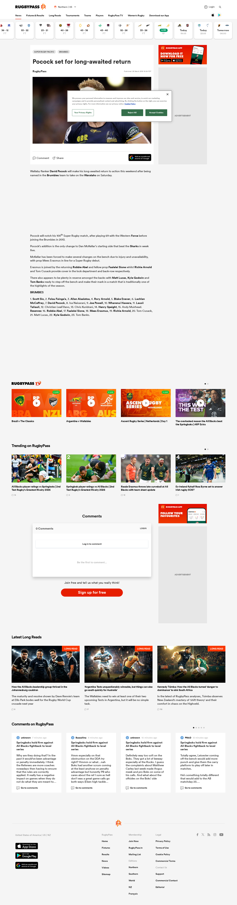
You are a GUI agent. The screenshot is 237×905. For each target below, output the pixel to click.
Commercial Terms (165, 861)
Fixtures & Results (35, 15)
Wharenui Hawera (119, 303)
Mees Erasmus (99, 311)
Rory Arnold (102, 299)
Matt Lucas (119, 278)
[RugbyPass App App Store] (47, 846)
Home (105, 841)
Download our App (159, 15)
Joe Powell (96, 303)
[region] (119, 106)
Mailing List (135, 854)
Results (105, 854)
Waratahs (90, 175)
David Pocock (58, 171)
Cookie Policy (163, 854)
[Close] (167, 94)
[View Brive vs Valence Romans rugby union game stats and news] (44, 30)
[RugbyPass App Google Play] (47, 856)
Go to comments (27, 787)
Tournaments (72, 15)
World (132, 880)
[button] (46, 678)
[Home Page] (30, 7)
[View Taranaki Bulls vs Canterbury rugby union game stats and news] (64, 30)
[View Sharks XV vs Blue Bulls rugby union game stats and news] (25, 30)
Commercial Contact (167, 880)
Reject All (132, 112)
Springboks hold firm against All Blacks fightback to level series (34, 746)
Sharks (134, 246)
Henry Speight (108, 307)
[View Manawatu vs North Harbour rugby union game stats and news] (104, 30)
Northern (133, 867)
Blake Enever (122, 299)
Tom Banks (37, 282)
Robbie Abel (80, 267)
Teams (87, 15)
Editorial (160, 887)
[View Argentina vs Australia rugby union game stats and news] (163, 30)
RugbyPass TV (115, 15)
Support (160, 873)
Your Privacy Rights (83, 112)
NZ (130, 887)
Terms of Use (162, 847)
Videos (105, 867)
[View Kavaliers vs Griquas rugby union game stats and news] (223, 30)
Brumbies (53, 175)
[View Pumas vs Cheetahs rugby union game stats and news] (124, 30)
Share (60, 158)
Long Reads (55, 15)
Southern (133, 873)
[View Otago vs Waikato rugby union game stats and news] (84, 30)
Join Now (134, 841)
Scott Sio (38, 299)
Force (134, 235)
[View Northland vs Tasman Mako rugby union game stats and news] (203, 30)
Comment (43, 158)
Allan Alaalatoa (80, 299)
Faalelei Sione (117, 267)
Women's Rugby (136, 15)
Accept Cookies (156, 112)
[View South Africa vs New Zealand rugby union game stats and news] (144, 30)
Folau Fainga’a (57, 299)
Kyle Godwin (136, 278)
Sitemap (106, 874)
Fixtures (106, 847)
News (18, 15)
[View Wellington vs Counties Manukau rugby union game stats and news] (183, 30)
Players (99, 15)
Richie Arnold (143, 267)
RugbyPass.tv (136, 847)
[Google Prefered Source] (138, 158)
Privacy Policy (163, 841)
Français (133, 893)
